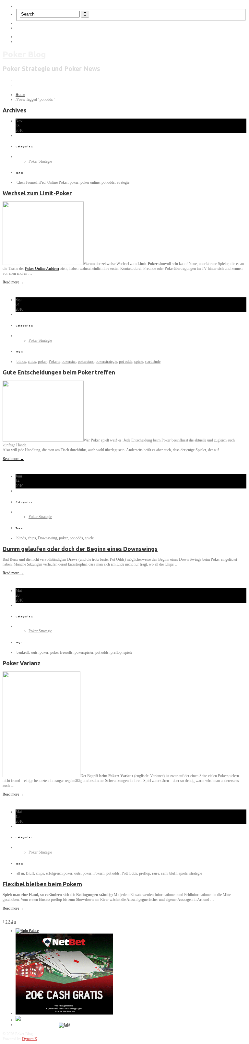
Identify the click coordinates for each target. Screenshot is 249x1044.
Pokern (54, 361)
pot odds (108, 182)
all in (20, 873)
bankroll (23, 652)
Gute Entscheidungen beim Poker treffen (59, 372)
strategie (123, 182)
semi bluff (169, 873)
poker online (90, 182)
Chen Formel (27, 182)
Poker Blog (24, 54)
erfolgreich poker (59, 873)
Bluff (30, 873)
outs (34, 652)
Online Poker (57, 182)
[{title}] (64, 1025)
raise (155, 873)
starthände (152, 361)
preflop (116, 652)
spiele (138, 361)
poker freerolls (61, 652)
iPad (42, 182)
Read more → (13, 282)
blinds (21, 361)
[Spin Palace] (27, 930)
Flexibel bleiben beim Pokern (42, 884)
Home (20, 94)
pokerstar (69, 361)
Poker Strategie (40, 161)
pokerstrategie (106, 361)
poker (74, 182)
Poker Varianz (22, 663)
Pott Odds (129, 873)
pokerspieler (84, 652)
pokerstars (86, 361)
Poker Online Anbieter (42, 268)
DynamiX (29, 1039)
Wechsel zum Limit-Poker (37, 193)
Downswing (47, 538)
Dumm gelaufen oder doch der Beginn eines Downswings (80, 548)
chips (32, 361)
